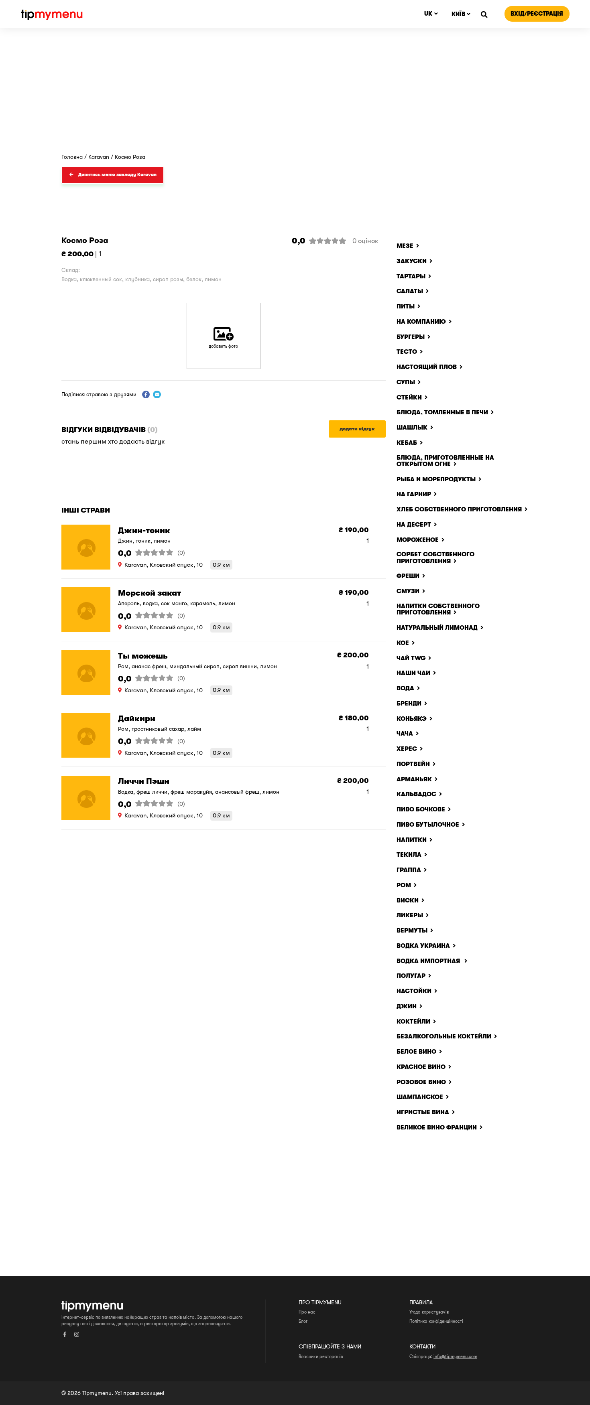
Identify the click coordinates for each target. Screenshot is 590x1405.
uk (428, 14)
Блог (303, 1321)
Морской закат (149, 593)
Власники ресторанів (321, 1356)
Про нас (307, 1312)
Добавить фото (223, 346)
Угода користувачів (429, 1312)
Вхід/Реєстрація (537, 14)
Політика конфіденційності (436, 1321)
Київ (458, 14)
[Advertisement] (295, 94)
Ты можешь (143, 656)
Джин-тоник (144, 530)
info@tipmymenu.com (455, 1356)
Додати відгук (357, 429)
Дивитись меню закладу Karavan (117, 174)
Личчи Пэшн (143, 781)
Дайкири (136, 718)
